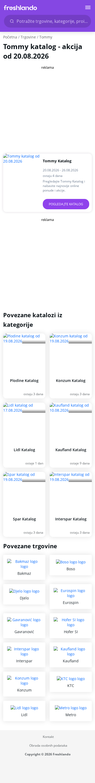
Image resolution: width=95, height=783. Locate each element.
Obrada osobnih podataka (48, 745)
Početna (10, 37)
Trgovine (28, 37)
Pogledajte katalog (66, 204)
